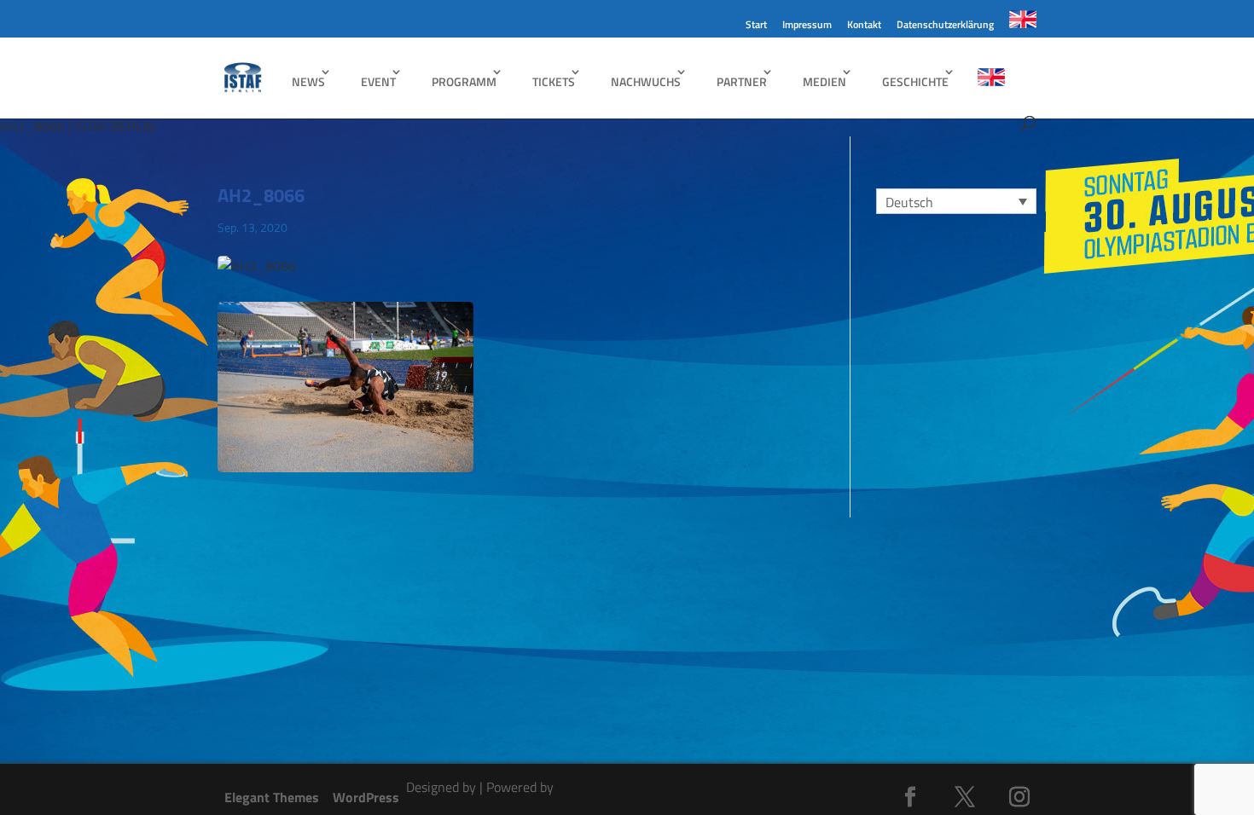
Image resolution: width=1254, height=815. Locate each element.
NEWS (308, 81)
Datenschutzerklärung (945, 26)
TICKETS (553, 81)
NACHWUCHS (646, 81)
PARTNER (742, 81)
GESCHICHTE (915, 81)
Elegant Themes (271, 797)
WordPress (366, 797)
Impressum (807, 26)
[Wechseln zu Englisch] (1022, 24)
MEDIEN (824, 81)
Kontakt (864, 26)
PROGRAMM (464, 81)
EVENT (378, 81)
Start (756, 26)
